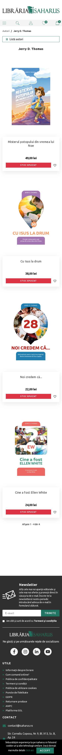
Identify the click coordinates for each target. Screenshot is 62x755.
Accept (45, 750)
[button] (4, 23)
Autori (6, 31)
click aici (29, 750)
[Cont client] (31, 23)
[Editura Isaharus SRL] (31, 10)
